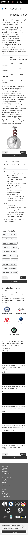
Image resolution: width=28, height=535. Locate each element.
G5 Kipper (15, 260)
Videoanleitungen (6, 485)
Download (4, 480)
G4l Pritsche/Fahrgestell (9, 255)
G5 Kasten (6, 260)
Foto (19, 165)
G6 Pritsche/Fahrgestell (9, 268)
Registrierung (5, 493)
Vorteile (6, 161)
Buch (5, 168)
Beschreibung (15, 161)
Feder (14, 165)
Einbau (23, 152)
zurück (5, 152)
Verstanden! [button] (14, 532)
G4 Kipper (15, 247)
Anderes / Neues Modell (10, 272)
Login (3, 491)
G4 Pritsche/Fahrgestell (9, 251)
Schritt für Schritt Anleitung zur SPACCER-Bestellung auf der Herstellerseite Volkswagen (14, 367)
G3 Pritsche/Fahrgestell (9, 239)
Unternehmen (5, 471)
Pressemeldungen (6, 495)
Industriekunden (6, 496)
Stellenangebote (6, 473)
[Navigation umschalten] (24, 1)
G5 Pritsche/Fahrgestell (9, 264)
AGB (3, 469)
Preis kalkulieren (14, 155)
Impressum (4, 468)
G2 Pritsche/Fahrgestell (9, 234)
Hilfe (25, 165)
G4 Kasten (6, 247)
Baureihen (7, 165)
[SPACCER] (5, 2)
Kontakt (4, 484)
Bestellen (4, 482)
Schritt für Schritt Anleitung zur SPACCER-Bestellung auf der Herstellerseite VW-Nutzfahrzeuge (14, 447)
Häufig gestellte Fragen (7, 479)
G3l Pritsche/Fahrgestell (9, 243)
